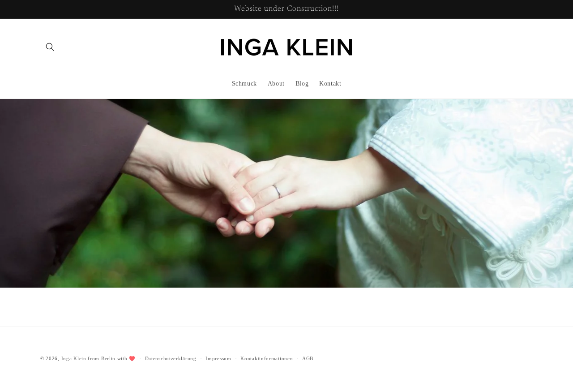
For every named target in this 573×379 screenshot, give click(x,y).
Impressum (218, 358)
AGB (307, 358)
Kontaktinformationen (266, 358)
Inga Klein (73, 358)
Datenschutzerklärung (171, 358)
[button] (50, 47)
